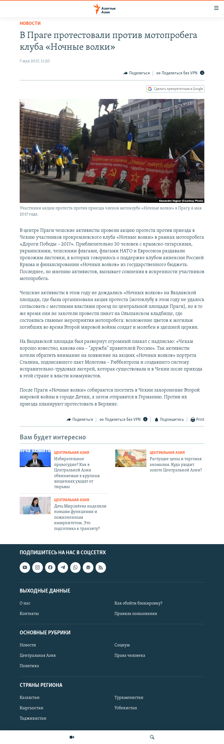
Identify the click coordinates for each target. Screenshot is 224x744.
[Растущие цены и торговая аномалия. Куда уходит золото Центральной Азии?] (130, 458)
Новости (30, 23)
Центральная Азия (71, 453)
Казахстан (30, 698)
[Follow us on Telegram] (63, 567)
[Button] (136, 73)
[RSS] (101, 567)
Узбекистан (125, 708)
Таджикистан (33, 718)
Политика (29, 666)
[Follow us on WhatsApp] (75, 567)
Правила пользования (135, 614)
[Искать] (152, 737)
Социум (122, 645)
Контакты (29, 614)
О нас (25, 603)
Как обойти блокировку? (138, 603)
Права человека (129, 655)
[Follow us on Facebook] (50, 567)
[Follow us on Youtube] (25, 567)
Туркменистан (128, 698)
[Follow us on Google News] (88, 567)
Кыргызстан (31, 708)
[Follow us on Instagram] (37, 567)
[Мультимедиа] (72, 737)
